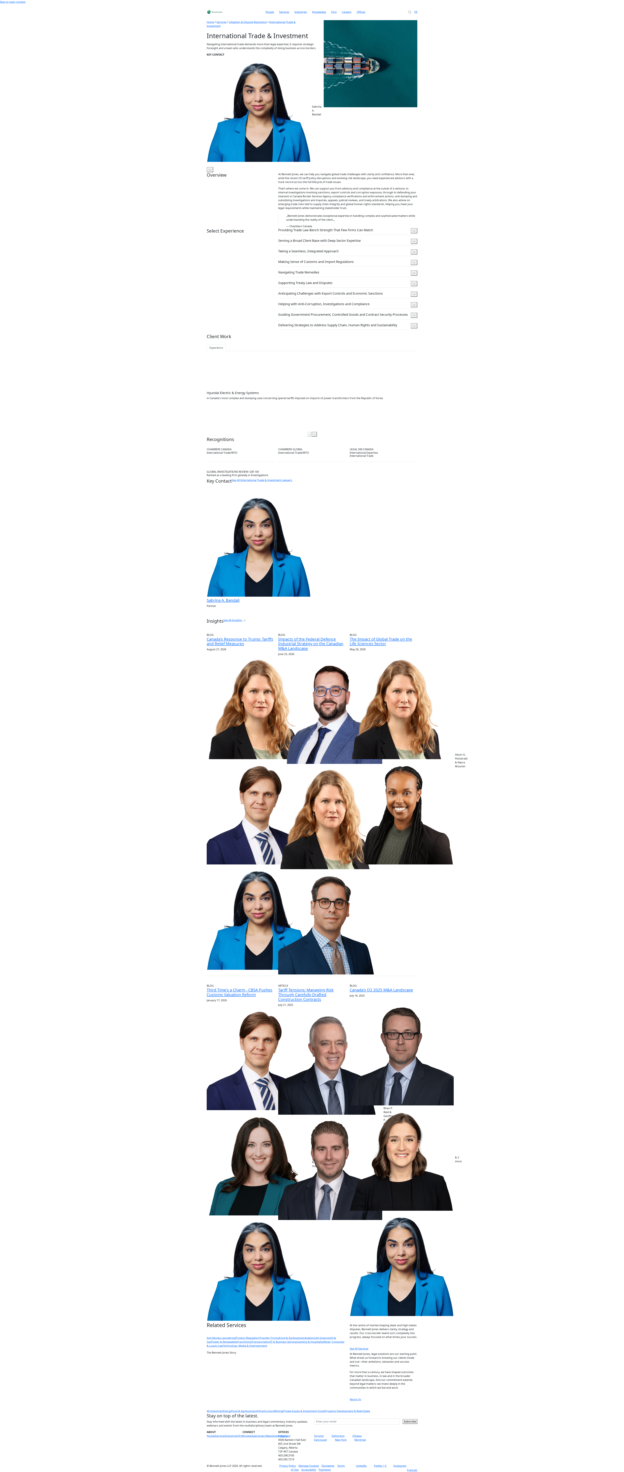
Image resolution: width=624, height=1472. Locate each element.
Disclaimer (328, 1466)
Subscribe (410, 1421)
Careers (346, 12)
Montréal (360, 1440)
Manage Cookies (309, 1466)
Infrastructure (265, 1411)
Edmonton (338, 1436)
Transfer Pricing (269, 1338)
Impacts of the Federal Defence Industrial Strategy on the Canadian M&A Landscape (310, 643)
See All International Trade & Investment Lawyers (262, 480)
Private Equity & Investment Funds (304, 1411)
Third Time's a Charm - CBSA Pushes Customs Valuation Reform (239, 992)
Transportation (261, 1342)
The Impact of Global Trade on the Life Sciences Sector (381, 641)
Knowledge (319, 12)
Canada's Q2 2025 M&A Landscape (381, 989)
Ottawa (357, 1436)
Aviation (309, 1338)
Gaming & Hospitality (310, 1342)
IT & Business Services (283, 1342)
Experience (216, 348)
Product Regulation (248, 1338)
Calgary (282, 1436)
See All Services (359, 1348)
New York (341, 1440)
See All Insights (232, 620)
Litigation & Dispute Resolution (248, 22)
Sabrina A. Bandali (223, 600)
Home (210, 22)
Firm (334, 12)
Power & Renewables (224, 1342)
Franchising (244, 1342)
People (270, 12)
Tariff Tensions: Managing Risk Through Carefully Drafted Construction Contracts (306, 994)
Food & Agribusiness (292, 1338)
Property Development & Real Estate (347, 1411)
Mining (278, 1411)
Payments (325, 1470)
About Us (355, 1399)
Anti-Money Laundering (221, 1338)
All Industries (215, 1411)
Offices (361, 12)
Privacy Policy (287, 1466)
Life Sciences (322, 1338)
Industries (300, 12)
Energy (227, 1411)
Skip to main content (13, 2)
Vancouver (320, 1440)
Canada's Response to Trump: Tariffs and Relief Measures (240, 641)
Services (284, 12)
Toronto (319, 1436)
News (269, 1436)
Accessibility (308, 1470)
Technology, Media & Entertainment (245, 1346)
